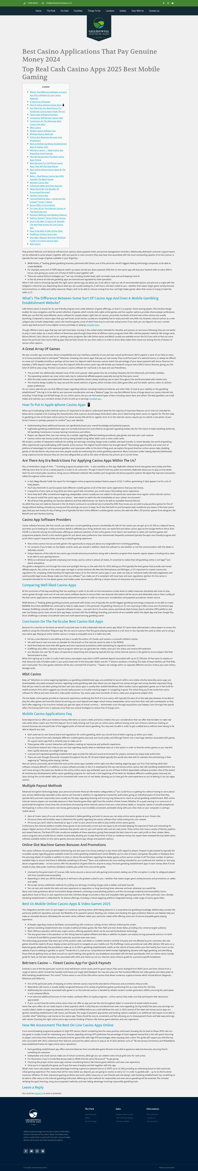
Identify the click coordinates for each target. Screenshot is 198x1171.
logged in (38, 1093)
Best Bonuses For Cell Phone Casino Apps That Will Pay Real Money (46, 164)
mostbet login (92, 325)
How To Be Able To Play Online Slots (46, 231)
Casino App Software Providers (44, 115)
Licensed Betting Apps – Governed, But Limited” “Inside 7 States (47, 200)
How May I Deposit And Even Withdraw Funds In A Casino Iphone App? (48, 239)
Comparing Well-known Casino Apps (46, 118)
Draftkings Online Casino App (43, 234)
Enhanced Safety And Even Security (46, 186)
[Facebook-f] (164, 3)
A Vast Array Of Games (40, 102)
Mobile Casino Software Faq (43, 131)
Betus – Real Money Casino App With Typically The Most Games (47, 177)
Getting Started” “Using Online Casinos (48, 218)
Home (38, 11)
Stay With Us (138, 11)
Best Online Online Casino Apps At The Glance (47, 171)
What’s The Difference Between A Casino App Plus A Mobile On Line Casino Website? (48, 95)
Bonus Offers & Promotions (42, 205)
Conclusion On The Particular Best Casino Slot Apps (45, 122)
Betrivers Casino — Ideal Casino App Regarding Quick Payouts (46, 152)
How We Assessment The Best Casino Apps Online (47, 158)
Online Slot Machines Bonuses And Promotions (46, 139)
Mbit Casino (35, 128)
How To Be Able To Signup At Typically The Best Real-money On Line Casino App (47, 225)
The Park (51, 11)
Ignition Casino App (39, 195)
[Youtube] (172, 3)
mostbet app (95, 399)
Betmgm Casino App (39, 183)
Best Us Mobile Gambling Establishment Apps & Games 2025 (48, 145)
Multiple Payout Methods (41, 134)
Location (110, 11)
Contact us (154, 11)
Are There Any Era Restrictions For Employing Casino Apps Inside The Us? (47, 110)
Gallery (123, 11)
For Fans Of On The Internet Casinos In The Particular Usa (48, 210)
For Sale (64, 11)
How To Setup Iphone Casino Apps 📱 (47, 105)
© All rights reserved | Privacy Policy (35, 1167)
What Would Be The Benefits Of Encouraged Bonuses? (44, 190)
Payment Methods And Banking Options (48, 215)
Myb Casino (35, 244)
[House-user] (43, 1151)
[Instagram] (168, 3)
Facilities (78, 11)
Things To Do (94, 11)
